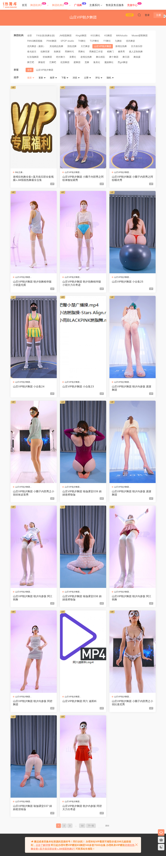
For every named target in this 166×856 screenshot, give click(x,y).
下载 (63, 77)
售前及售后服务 (115, 5)
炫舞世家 (45, 51)
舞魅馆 (41, 62)
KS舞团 (108, 35)
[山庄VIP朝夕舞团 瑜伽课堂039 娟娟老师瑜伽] (83, 442)
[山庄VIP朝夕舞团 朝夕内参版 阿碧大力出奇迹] (83, 756)
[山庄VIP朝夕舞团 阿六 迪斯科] (83, 651)
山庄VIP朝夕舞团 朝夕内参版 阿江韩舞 (32, 598)
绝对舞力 (60, 56)
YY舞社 (107, 40)
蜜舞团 (77, 62)
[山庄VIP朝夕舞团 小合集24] (34, 337)
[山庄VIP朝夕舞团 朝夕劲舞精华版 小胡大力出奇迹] (83, 232)
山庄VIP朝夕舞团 (102, 46)
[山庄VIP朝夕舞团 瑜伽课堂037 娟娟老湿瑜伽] (34, 756)
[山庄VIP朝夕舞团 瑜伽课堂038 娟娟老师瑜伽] (83, 547)
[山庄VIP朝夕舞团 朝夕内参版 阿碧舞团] (34, 651)
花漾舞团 (64, 62)
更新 (41, 77)
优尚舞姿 (130, 40)
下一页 (91, 825)
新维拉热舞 (121, 46)
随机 (109, 77)
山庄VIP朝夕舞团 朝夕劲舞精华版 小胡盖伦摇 (32, 283)
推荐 (52, 77)
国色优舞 (72, 46)
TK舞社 (82, 40)
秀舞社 (81, 51)
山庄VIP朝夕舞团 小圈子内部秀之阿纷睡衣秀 (132, 178)
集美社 (96, 62)
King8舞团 (81, 35)
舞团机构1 (37, 5)
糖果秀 (121, 51)
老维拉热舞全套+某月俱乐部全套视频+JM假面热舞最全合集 (33, 178)
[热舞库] (9, 5)
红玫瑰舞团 (33, 56)
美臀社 (72, 56)
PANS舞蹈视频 (34, 40)
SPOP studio (67, 40)
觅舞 (87, 62)
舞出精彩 (100, 56)
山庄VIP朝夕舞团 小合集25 (127, 281)
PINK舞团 (51, 40)
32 (82, 825)
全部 (29, 35)
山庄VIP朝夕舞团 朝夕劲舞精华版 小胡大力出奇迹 (81, 283)
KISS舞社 (95, 35)
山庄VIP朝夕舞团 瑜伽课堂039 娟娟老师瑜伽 (81, 493)
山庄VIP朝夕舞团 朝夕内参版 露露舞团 (131, 388)
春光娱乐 (31, 51)
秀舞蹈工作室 (96, 51)
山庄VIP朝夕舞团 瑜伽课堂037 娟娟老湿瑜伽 (32, 807)
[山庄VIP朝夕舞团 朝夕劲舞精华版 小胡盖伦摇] (34, 232)
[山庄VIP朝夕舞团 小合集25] (132, 232)
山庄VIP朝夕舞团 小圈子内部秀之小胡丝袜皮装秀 (33, 493)
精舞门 (110, 51)
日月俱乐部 (136, 46)
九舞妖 (118, 40)
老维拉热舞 (86, 56)
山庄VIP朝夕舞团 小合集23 (78, 386)
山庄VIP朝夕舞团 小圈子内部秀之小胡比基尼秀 (132, 702)
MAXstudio (121, 35)
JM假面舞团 (65, 35)
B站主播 (18, 172)
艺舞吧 (52, 62)
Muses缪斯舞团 (140, 35)
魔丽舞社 (108, 62)
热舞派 (57, 51)
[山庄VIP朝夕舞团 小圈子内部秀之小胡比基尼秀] (132, 651)
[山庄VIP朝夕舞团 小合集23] (83, 337)
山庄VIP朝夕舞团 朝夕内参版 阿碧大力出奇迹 (82, 807)
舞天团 (126, 56)
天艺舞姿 (85, 46)
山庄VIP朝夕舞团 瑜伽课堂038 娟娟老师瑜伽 (81, 598)
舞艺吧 (30, 62)
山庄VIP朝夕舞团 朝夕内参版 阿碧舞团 (32, 702)
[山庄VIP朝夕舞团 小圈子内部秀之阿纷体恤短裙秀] (83, 127)
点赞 (86, 77)
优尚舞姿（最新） (36, 46)
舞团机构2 (60, 5)
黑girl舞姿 (123, 62)
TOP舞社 (94, 40)
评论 (98, 77)
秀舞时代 (69, 51)
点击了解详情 (43, 845)
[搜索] (139, 15)
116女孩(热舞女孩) (45, 35)
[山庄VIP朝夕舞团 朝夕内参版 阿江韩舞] (34, 547)
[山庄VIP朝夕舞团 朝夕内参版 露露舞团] (132, 337)
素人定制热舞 (136, 51)
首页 (24, 5)
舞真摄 (137, 56)
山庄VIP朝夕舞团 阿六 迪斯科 (79, 701)
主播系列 (94, 5)
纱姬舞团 (47, 56)
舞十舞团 (113, 56)
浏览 (75, 77)
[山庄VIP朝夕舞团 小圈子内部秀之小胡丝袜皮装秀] (34, 442)
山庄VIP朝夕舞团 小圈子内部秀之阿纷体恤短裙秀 (83, 178)
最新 (29, 77)
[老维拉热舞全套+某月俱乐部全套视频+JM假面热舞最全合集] (34, 127)
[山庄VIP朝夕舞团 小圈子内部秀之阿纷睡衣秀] (132, 127)
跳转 (107, 825)
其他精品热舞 (56, 46)
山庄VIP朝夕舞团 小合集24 (28, 386)
